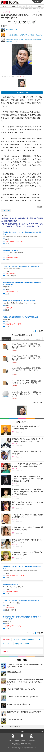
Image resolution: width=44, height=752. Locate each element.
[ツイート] (15, 22)
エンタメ (31, 6)
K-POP (27, 644)
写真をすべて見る (23, 92)
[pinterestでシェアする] (29, 22)
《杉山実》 (39, 207)
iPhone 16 (16, 640)
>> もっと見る (37, 402)
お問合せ (11, 740)
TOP (22, 731)
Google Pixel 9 (7, 644)
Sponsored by (30, 331)
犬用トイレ (37, 339)
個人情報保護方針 (31, 740)
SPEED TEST (22, 6)
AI (39, 640)
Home (13, 737)
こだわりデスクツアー (28, 640)
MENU (37, 1)
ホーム (4, 6)
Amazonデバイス (6, 339)
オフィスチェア (16, 339)
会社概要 (23, 740)
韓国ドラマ (18, 644)
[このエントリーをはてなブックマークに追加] (34, 22)
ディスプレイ (27, 339)
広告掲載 (17, 740)
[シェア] (19, 22)
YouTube (31, 737)
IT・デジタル (13, 6)
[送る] (24, 22)
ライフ (39, 6)
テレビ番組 (7, 210)
